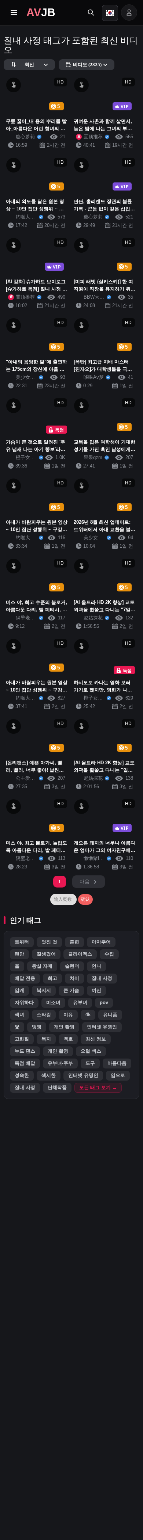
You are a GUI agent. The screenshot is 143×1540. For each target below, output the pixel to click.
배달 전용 (25, 978)
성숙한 (22, 1075)
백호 (68, 1039)
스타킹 (44, 1014)
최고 (52, 978)
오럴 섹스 (91, 1051)
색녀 (19, 1014)
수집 (109, 954)
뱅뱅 (36, 1026)
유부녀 (80, 1002)
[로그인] (129, 12)
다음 (84, 881)
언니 (96, 966)
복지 (46, 1039)
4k (88, 1014)
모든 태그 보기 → (98, 1087)
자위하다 (24, 1002)
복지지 (44, 990)
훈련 (74, 942)
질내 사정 (102, 978)
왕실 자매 (42, 966)
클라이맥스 (80, 954)
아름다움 (116, 1063)
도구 (90, 1063)
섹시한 (48, 1075)
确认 (85, 899)
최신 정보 (95, 1039)
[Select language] (110, 13)
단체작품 (57, 1087)
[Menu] (14, 12)
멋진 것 (49, 942)
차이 (74, 978)
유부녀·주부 (60, 1063)
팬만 (19, 954)
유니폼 (110, 1014)
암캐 (19, 990)
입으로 (118, 1075)
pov (104, 1002)
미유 (68, 1014)
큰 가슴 (71, 990)
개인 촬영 (64, 1026)
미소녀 (53, 1002)
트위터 (22, 942)
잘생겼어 (46, 954)
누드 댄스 (25, 1051)
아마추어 (101, 942)
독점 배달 (25, 1063)
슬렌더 (72, 966)
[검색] (91, 12)
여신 (96, 990)
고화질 (22, 1039)
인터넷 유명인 (102, 1026)
